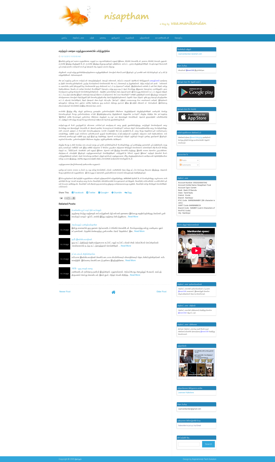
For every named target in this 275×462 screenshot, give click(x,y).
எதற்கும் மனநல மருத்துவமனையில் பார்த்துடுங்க (84, 51)
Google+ (104, 192)
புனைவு (103, 38)
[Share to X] (71, 198)
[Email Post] (61, 198)
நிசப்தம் (78, 459)
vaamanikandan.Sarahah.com (190, 54)
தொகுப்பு (178, 38)
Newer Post (64, 291)
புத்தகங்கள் (145, 38)
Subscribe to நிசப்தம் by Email (189, 426)
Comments (186, 165)
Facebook (79, 192)
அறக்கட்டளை (78, 38)
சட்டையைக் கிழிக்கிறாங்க (83, 254)
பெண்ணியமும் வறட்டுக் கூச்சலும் (86, 210)
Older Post (161, 291)
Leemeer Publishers (186, 393)
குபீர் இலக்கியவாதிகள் (82, 239)
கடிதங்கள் (129, 38)
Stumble (117, 192)
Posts (183, 160)
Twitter (91, 192)
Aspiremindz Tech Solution (204, 459)
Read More (133, 216)
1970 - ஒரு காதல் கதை (82, 268)
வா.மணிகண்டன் (162, 38)
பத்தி (92, 38)
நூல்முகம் (116, 38)
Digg (129, 192)
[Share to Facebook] (73, 198)
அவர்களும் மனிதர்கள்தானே (84, 224)
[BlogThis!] (68, 198)
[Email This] (65, 198)
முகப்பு (64, 38)
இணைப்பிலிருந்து (196, 137)
